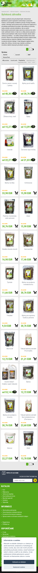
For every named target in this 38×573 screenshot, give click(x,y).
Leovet (17, 55)
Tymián (9, 282)
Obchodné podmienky (9, 510)
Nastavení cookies (19, 567)
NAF (29, 55)
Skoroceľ (9, 349)
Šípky (28, 116)
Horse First (6, 57)
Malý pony (6, 492)
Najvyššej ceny (22, 62)
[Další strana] (33, 49)
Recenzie (5, 534)
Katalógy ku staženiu (9, 536)
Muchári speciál (7, 498)
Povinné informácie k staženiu (12, 514)
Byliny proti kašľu (28, 83)
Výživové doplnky (14, 11)
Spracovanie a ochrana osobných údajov (15, 516)
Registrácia (6, 522)
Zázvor (9, 448)
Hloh (28, 448)
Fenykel (9, 315)
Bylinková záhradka (25, 11)
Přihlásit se (6, 524)
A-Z (29, 62)
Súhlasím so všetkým (19, 562)
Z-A (33, 62)
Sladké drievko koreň (9, 249)
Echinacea (28, 183)
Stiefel (5, 55)
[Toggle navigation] (35, 5)
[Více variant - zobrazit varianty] (14, 93)
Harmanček (28, 249)
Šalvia (28, 382)
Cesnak (9, 150)
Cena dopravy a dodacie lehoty (12, 512)
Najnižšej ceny (31, 60)
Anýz (28, 216)
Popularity (22, 60)
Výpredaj (5, 502)
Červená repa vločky (28, 150)
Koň (4, 490)
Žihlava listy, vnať (10, 116)
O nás (4, 532)
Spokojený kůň (5, 11)
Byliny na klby (9, 183)
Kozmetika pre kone (9, 496)
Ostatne (5, 500)
